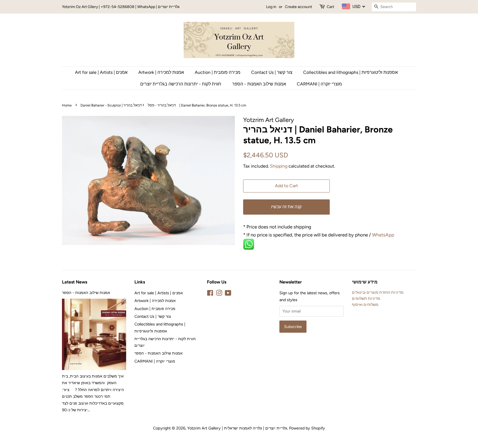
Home (67, 105)
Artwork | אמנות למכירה (161, 72)
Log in (271, 6)
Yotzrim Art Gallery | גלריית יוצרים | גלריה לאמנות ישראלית (237, 428)
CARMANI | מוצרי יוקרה (319, 84)
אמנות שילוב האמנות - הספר (259, 84)
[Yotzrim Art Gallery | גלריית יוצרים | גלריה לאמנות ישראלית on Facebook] (210, 293)
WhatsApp (383, 235)
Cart (330, 6)
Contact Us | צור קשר (271, 72)
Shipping (278, 166)
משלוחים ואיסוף (365, 304)
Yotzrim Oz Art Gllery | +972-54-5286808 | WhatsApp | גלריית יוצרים (121, 6)
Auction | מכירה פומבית (217, 72)
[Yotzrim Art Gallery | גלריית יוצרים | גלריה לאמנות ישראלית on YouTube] (228, 293)
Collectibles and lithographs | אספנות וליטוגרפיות (350, 72)
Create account (298, 6)
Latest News (74, 282)
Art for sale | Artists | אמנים (101, 72)
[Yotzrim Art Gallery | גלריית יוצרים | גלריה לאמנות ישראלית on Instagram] (219, 293)
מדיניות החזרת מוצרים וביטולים (378, 292)
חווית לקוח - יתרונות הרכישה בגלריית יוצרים (180, 84)
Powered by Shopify (307, 428)
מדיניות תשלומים (366, 298)
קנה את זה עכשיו (286, 206)
